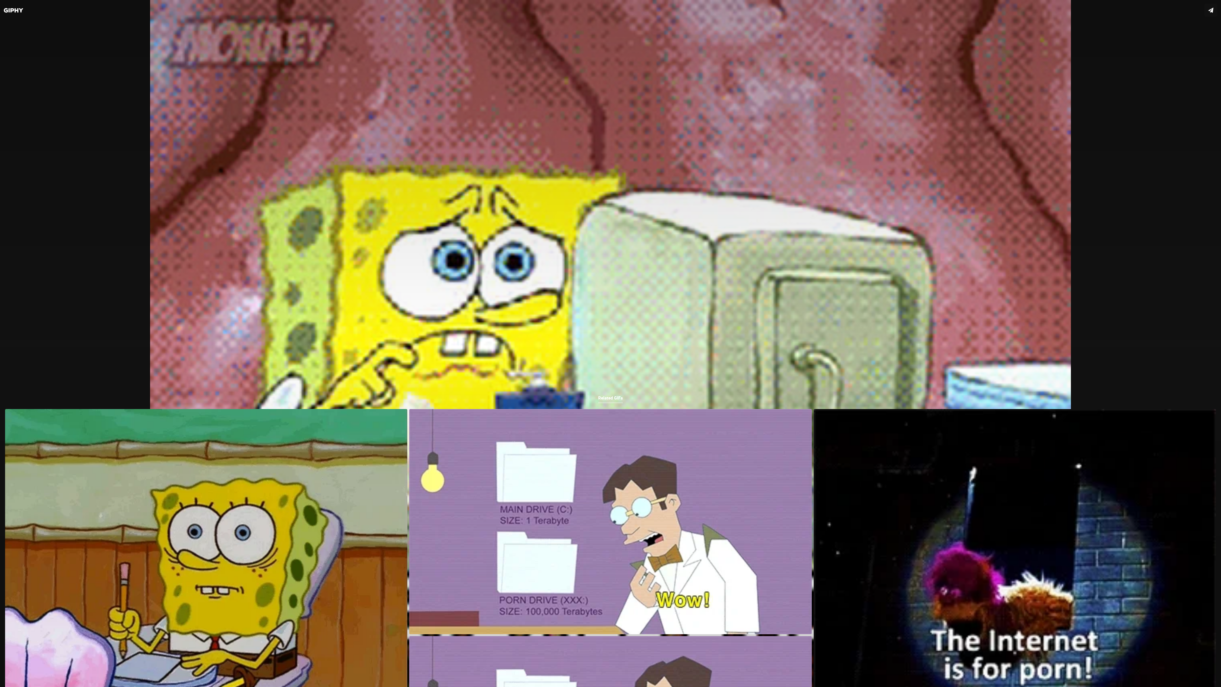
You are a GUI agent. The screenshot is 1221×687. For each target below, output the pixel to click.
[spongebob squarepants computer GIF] (610, 343)
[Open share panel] (1210, 10)
